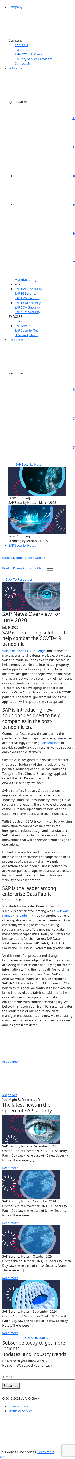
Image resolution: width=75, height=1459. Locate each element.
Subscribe (11, 1386)
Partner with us (34, 558)
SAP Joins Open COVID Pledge (24, 651)
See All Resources (37, 1338)
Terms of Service (20, 1411)
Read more (10, 1168)
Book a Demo (12, 558)
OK (2, 1457)
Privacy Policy (18, 1406)
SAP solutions (50, 743)
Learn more (46, 1452)
